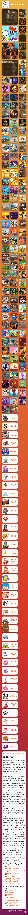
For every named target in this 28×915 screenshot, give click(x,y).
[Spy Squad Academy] (14, 190)
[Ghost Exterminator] (14, 97)
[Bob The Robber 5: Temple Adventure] (14, 283)
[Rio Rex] (22, 114)
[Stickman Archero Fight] (14, 333)
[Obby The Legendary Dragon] (14, 164)
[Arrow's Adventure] (5, 409)
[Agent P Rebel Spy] (22, 122)
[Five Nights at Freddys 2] (22, 46)
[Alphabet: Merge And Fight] (5, 215)
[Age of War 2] (14, 257)
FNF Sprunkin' (10, 867)
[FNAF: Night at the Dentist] (22, 29)
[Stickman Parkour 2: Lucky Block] (22, 308)
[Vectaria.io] (22, 173)
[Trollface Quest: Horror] (14, 88)
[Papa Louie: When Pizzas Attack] (14, 139)
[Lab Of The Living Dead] (5, 105)
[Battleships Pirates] (14, 342)
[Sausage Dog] (14, 367)
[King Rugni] (14, 409)
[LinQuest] (5, 384)
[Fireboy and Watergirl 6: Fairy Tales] (5, 375)
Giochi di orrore (10, 899)
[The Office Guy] (14, 350)
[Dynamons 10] (5, 173)
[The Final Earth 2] (22, 401)
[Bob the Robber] (22, 291)
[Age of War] (22, 325)
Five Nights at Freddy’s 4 (13, 883)
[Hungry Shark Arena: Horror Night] (5, 97)
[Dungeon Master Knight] (14, 215)
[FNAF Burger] (22, 13)
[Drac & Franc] (14, 299)
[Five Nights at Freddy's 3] (22, 38)
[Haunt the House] (22, 88)
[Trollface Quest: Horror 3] (22, 80)
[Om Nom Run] (14, 148)
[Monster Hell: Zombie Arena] (5, 80)
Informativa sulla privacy (14, 911)
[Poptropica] (5, 207)
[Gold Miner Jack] (5, 350)
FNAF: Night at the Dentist (13, 878)
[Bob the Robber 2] (14, 291)
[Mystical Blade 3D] (14, 156)
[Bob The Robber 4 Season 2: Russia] (22, 274)
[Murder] (22, 72)
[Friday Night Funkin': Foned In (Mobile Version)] (22, 299)
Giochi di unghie (10, 904)
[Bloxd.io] (5, 181)
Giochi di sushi (10, 892)
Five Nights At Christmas (13, 868)
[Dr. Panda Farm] (22, 198)
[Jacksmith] (5, 164)
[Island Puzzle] (14, 401)
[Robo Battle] (22, 342)
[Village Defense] (14, 384)
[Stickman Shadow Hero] (5, 401)
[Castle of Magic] (5, 333)
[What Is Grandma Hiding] (5, 131)
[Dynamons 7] (22, 181)
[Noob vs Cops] (5, 308)
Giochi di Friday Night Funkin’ (14, 900)
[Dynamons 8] (14, 173)
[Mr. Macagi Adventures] (14, 198)
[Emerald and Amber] (14, 375)
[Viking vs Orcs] (14, 308)
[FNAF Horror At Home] (10, 51)
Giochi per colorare (11, 902)
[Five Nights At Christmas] (10, 17)
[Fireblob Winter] (22, 240)
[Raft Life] (5, 232)
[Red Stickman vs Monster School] (5, 223)
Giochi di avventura (17, 753)
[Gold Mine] (5, 156)
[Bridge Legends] (14, 392)
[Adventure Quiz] (22, 384)
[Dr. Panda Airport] (14, 207)
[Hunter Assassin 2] (22, 358)
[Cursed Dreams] (14, 80)
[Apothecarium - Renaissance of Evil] (5, 122)
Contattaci (20, 910)
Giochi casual (9, 753)
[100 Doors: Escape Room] (14, 325)
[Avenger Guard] (14, 122)
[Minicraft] (5, 325)
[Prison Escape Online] (22, 207)
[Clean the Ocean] (14, 131)
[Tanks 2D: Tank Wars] (5, 139)
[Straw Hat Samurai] (14, 358)
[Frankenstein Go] (22, 257)
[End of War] (22, 232)
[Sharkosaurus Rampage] (22, 105)
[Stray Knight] (5, 266)
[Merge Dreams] (22, 333)
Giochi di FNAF (10, 897)
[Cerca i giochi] (7, 7)
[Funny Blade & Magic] (14, 240)
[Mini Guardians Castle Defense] (5, 198)
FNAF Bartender (10, 876)
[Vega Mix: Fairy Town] (22, 131)
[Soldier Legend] (5, 358)
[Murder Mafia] (14, 266)
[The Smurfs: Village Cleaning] (5, 148)
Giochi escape (10, 896)
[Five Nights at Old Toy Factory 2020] (10, 68)
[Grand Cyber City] (22, 223)
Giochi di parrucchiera (12, 905)
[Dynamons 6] (14, 181)
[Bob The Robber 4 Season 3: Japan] (5, 291)
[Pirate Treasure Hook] (22, 367)
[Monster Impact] (14, 249)
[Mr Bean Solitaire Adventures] (5, 316)
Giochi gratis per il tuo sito (11, 910)
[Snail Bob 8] (5, 274)
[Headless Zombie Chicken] (22, 97)
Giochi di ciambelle (11, 891)
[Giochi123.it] (4, 7)
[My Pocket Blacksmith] (5, 249)
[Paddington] (22, 139)
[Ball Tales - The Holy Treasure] (14, 316)
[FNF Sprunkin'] (10, 34)
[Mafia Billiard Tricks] (5, 257)
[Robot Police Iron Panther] (5, 342)
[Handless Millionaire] (5, 114)
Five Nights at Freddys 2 (13, 881)
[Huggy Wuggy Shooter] (22, 63)
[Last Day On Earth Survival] (22, 190)
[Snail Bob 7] (14, 274)
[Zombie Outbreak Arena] (14, 114)
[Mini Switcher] (22, 375)
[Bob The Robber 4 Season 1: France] (5, 283)
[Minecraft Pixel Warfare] (22, 148)
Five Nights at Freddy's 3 (13, 880)
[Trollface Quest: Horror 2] (5, 88)
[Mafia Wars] (22, 350)
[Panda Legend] (22, 316)
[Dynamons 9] (22, 164)
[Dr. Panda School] (5, 392)
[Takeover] (22, 249)
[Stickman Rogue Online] (5, 190)
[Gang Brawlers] (14, 223)
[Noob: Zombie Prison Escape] (14, 232)
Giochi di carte (10, 894)
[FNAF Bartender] (22, 21)
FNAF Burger (10, 875)
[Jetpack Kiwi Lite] (5, 299)
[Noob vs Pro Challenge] (22, 215)
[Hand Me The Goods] (14, 105)
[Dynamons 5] (22, 156)
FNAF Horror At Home (12, 873)
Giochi (4, 753)
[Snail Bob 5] (22, 283)
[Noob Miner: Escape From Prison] (5, 240)
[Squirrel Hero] (22, 266)
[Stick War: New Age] (5, 367)
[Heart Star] (22, 392)
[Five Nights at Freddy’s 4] (22, 55)
